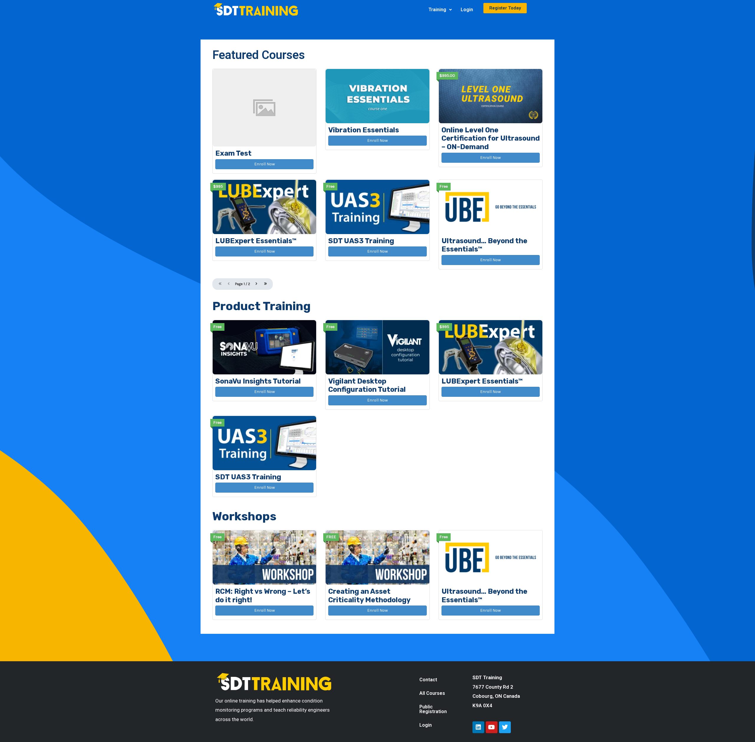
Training (437, 9)
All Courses (432, 693)
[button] (440, 10)
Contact (428, 679)
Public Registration (433, 709)
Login (467, 9)
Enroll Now (264, 164)
